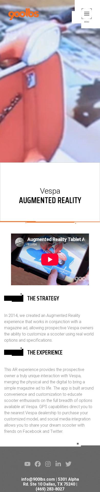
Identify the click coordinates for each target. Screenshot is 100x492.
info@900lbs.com (38, 479)
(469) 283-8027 (50, 489)
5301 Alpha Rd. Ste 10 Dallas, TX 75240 (51, 482)
